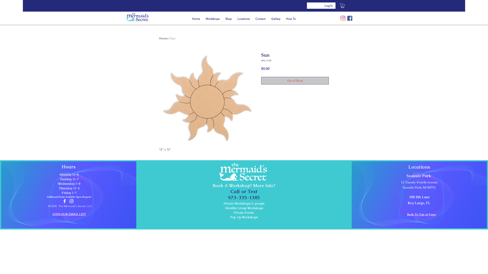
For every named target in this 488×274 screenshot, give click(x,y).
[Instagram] (342, 18)
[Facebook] (349, 18)
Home (163, 38)
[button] (343, 5)
